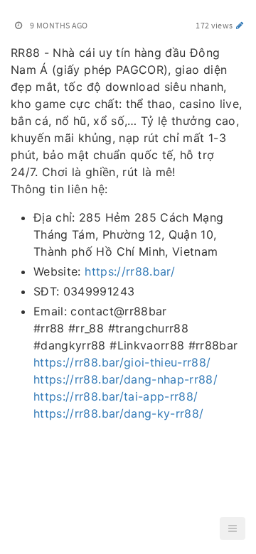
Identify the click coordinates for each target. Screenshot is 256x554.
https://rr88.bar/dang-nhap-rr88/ (125, 379)
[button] (232, 528)
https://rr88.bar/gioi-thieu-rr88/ (122, 362)
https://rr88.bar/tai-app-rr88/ (115, 396)
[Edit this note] (240, 25)
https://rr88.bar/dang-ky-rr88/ (118, 413)
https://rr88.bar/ (130, 271)
